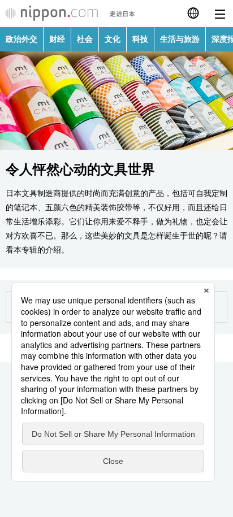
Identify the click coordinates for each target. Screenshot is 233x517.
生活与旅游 (180, 39)
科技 (140, 39)
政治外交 (21, 39)
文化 (112, 39)
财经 (57, 39)
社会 (85, 39)
